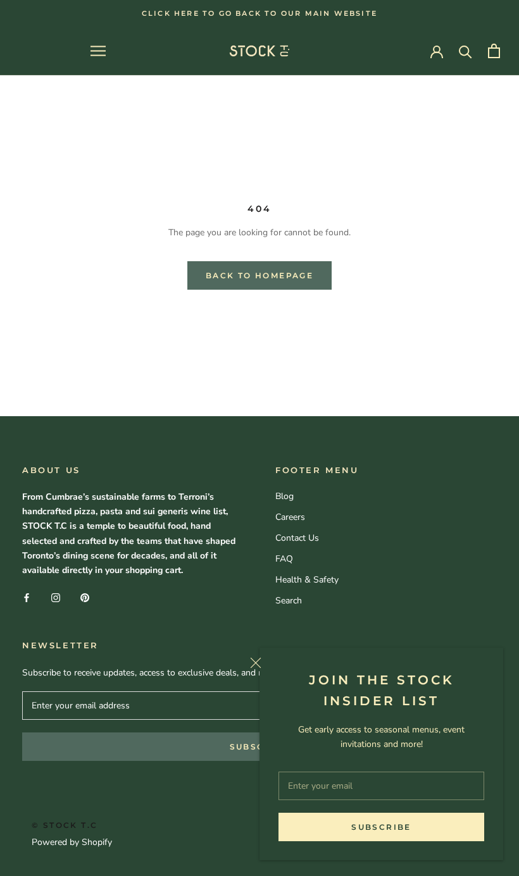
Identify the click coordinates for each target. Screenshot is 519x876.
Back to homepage (259, 275)
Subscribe (381, 827)
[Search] (465, 51)
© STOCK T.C (64, 825)
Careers (290, 517)
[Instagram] (55, 597)
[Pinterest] (84, 597)
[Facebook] (26, 597)
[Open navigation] (98, 51)
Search (288, 601)
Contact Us (297, 538)
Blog (284, 496)
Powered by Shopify (72, 842)
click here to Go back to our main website (259, 13)
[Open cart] (494, 51)
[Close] (372, 663)
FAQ (284, 559)
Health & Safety (307, 580)
